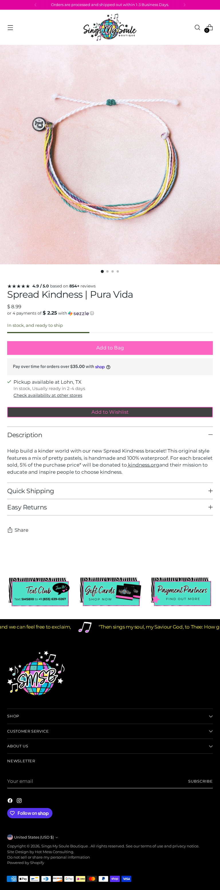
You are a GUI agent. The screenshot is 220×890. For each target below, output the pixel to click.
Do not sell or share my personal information (48, 857)
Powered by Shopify (25, 863)
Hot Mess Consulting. (54, 852)
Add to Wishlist (110, 412)
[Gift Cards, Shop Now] (110, 592)
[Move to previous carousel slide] (195, 554)
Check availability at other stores (47, 395)
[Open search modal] (197, 27)
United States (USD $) (34, 837)
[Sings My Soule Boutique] (110, 27)
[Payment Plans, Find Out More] (181, 592)
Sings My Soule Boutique (65, 846)
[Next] (184, 5)
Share (21, 530)
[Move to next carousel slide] (208, 554)
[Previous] (35, 5)
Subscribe (200, 781)
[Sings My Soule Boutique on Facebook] (10, 801)
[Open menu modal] (10, 27)
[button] (110, 313)
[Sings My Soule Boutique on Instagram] (19, 801)
